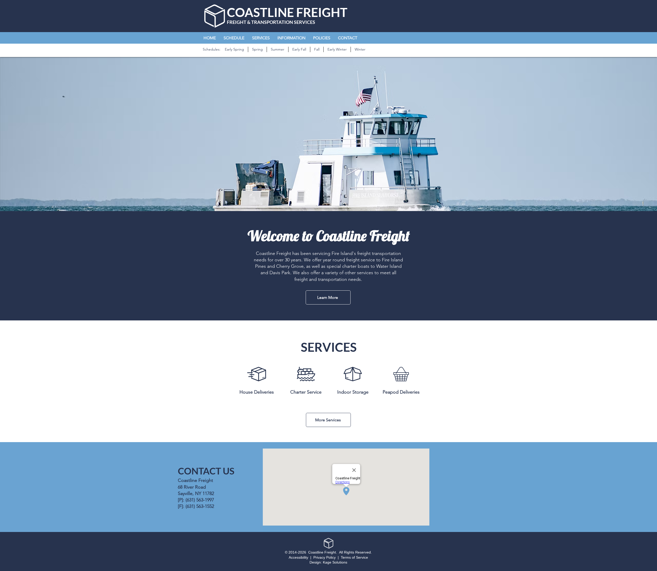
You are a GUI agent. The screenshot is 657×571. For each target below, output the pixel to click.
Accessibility (298, 557)
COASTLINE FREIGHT (287, 12)
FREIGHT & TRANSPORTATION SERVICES (271, 22)
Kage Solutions (335, 562)
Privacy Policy (324, 557)
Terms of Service (354, 557)
